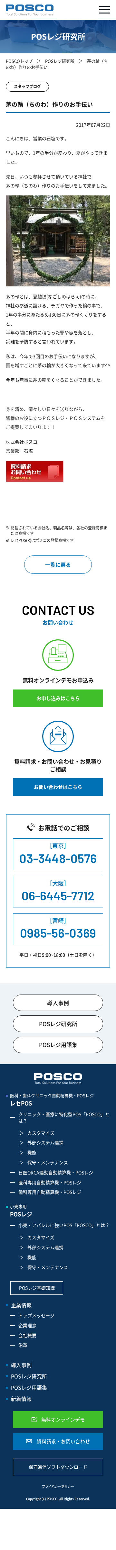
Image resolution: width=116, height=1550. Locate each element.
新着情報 (21, 1398)
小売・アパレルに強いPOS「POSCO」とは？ (64, 1225)
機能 (31, 1152)
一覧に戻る (58, 564)
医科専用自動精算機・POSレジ (49, 1182)
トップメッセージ (36, 1315)
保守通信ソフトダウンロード (58, 1467)
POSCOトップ (19, 61)
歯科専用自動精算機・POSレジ (49, 1192)
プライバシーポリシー (58, 1486)
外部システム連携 (45, 1142)
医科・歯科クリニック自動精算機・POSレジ (52, 1099)
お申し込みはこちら (58, 698)
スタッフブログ (27, 86)
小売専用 (21, 1210)
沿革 (22, 1345)
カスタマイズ (40, 1133)
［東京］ (58, 853)
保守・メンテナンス (47, 1162)
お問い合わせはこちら (58, 786)
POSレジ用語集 (58, 1045)
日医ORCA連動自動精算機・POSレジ (55, 1172)
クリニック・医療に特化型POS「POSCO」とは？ (64, 1117)
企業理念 (27, 1325)
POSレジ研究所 (59, 61)
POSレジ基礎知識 (37, 1287)
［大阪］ (58, 891)
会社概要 (27, 1335)
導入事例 (58, 1003)
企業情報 (21, 1305)
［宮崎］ (58, 928)
